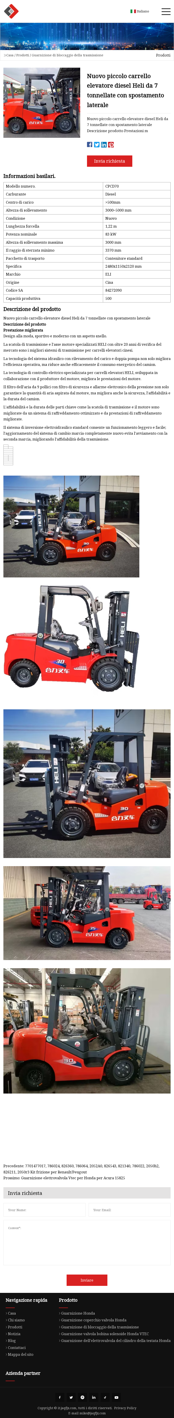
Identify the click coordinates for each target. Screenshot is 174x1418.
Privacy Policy (125, 1408)
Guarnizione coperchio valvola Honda (93, 1320)
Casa (10, 55)
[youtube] (116, 1397)
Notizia (14, 1333)
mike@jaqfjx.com (93, 1413)
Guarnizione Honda (78, 1313)
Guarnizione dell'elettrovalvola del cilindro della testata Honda (116, 1340)
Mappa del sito (20, 1354)
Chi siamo (16, 1320)
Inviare (87, 1280)
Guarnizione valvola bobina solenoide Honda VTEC (105, 1333)
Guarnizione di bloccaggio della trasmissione (67, 55)
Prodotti (22, 55)
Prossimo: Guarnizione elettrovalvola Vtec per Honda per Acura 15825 (64, 1177)
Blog (12, 1340)
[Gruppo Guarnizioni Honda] (11, 11)
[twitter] (71, 1397)
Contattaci (17, 1347)
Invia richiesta (109, 161)
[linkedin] (93, 1397)
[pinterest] (82, 1397)
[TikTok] (105, 1397)
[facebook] (59, 1397)
